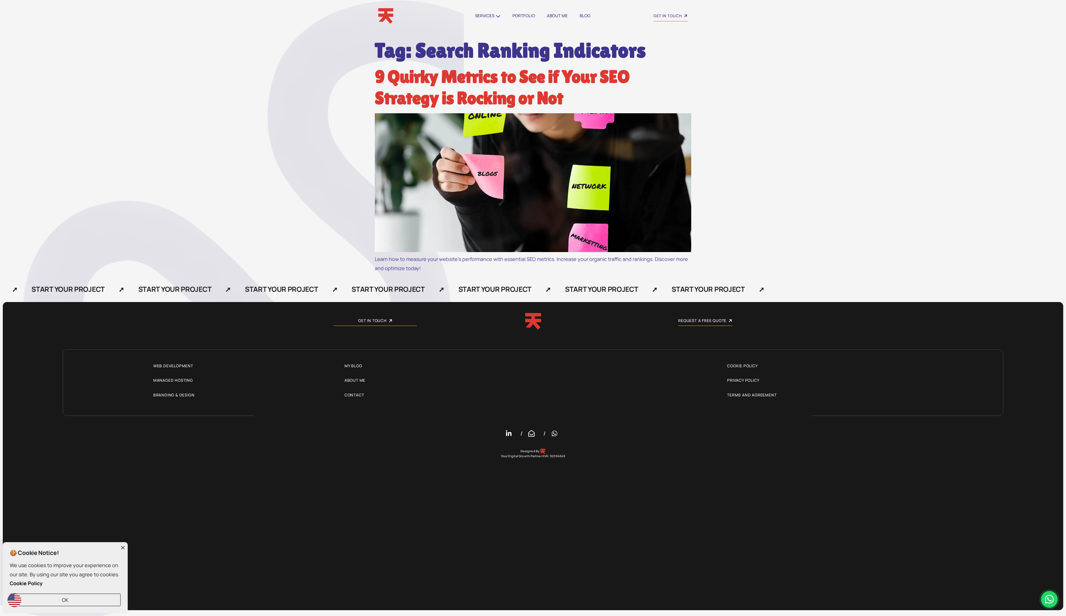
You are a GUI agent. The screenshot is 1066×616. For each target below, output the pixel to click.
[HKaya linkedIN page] (510, 433)
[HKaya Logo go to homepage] (533, 321)
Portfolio (523, 16)
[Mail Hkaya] (533, 433)
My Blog (353, 365)
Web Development (173, 365)
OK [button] (65, 600)
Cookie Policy (742, 365)
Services (484, 16)
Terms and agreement (751, 395)
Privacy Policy (743, 380)
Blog (585, 16)
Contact (354, 395)
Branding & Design (174, 395)
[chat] (1049, 599)
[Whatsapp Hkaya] (556, 433)
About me (557, 16)
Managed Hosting (173, 380)
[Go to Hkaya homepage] (405, 16)
